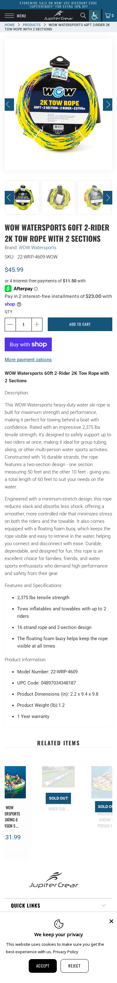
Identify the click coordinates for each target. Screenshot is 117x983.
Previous (9, 104)
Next (107, 104)
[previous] (10, 810)
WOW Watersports (37, 247)
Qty (8, 311)
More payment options (28, 359)
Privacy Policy (65, 951)
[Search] (84, 15)
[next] (106, 810)
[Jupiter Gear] (58, 15)
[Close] (111, 921)
